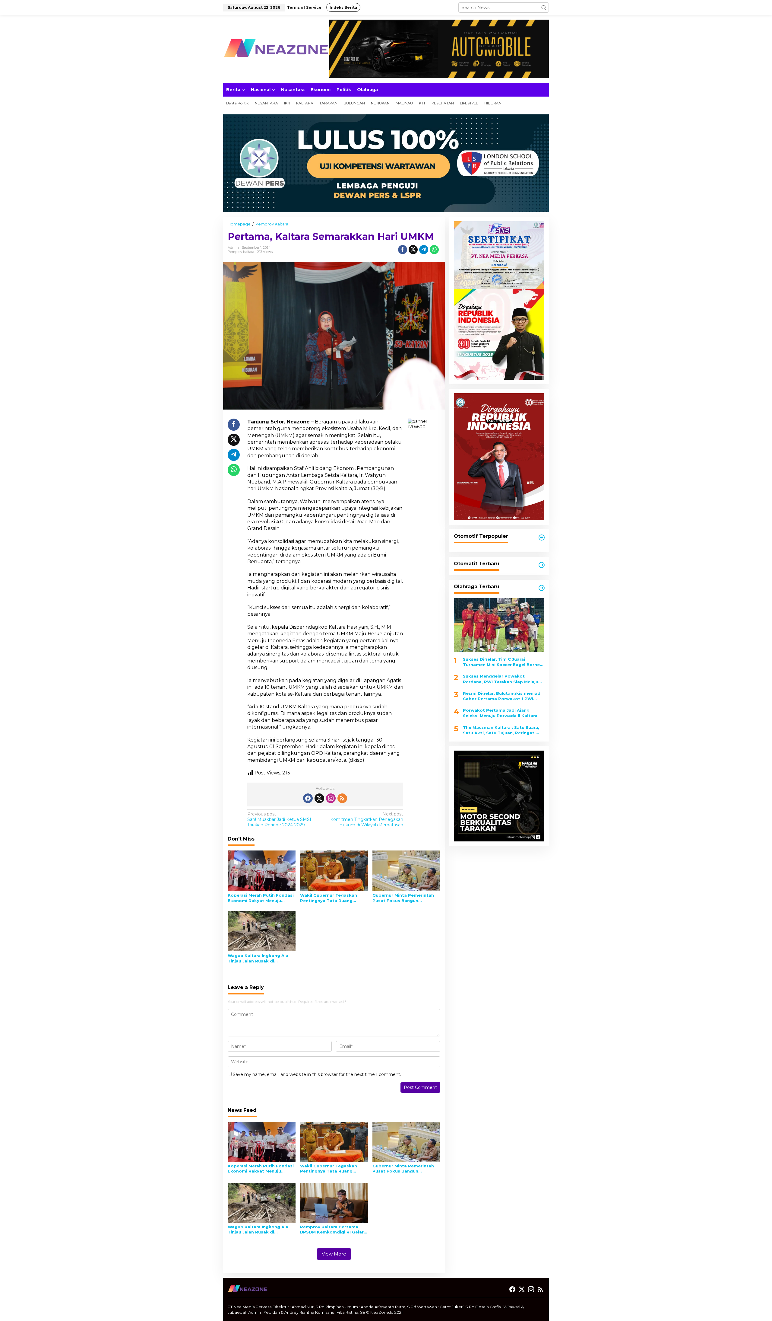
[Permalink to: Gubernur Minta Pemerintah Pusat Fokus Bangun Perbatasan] (406, 870)
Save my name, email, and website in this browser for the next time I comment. (317, 1074)
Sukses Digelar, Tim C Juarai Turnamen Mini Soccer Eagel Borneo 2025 (503, 662)
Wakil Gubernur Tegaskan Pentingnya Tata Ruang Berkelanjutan (328, 898)
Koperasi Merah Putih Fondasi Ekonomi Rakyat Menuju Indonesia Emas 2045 (261, 898)
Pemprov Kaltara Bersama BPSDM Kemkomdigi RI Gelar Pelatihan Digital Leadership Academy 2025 (332, 1229)
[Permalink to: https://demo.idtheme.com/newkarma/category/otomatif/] (541, 537)
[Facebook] (308, 798)
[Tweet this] (413, 249)
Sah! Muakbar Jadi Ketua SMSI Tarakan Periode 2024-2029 (279, 819)
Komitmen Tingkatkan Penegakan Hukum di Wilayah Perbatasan (366, 819)
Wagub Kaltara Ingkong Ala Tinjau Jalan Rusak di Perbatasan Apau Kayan (258, 958)
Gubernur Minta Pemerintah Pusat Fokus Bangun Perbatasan (403, 898)
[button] (544, 7)
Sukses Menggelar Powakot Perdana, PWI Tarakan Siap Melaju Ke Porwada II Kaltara (500, 679)
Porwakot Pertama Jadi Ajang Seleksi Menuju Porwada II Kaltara (500, 713)
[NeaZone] (276, 48)
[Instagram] (331, 798)
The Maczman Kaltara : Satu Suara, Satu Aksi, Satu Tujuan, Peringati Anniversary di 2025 (501, 730)
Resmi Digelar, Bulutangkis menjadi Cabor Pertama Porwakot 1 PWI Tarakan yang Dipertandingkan (502, 696)
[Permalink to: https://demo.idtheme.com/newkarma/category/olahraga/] (541, 588)
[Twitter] (319, 798)
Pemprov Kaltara (241, 252)
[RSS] (342, 798)
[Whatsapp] (434, 249)
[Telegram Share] (423, 249)
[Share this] (402, 249)
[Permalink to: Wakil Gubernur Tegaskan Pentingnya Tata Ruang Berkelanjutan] (334, 870)
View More (334, 1254)
